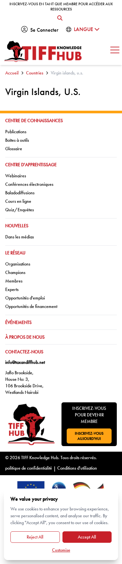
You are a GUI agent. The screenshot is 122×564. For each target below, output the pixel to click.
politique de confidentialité (28, 468)
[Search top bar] (59, 18)
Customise (61, 550)
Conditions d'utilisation (77, 468)
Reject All (35, 537)
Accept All (87, 537)
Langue (84, 29)
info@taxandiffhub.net (25, 362)
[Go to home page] (43, 51)
